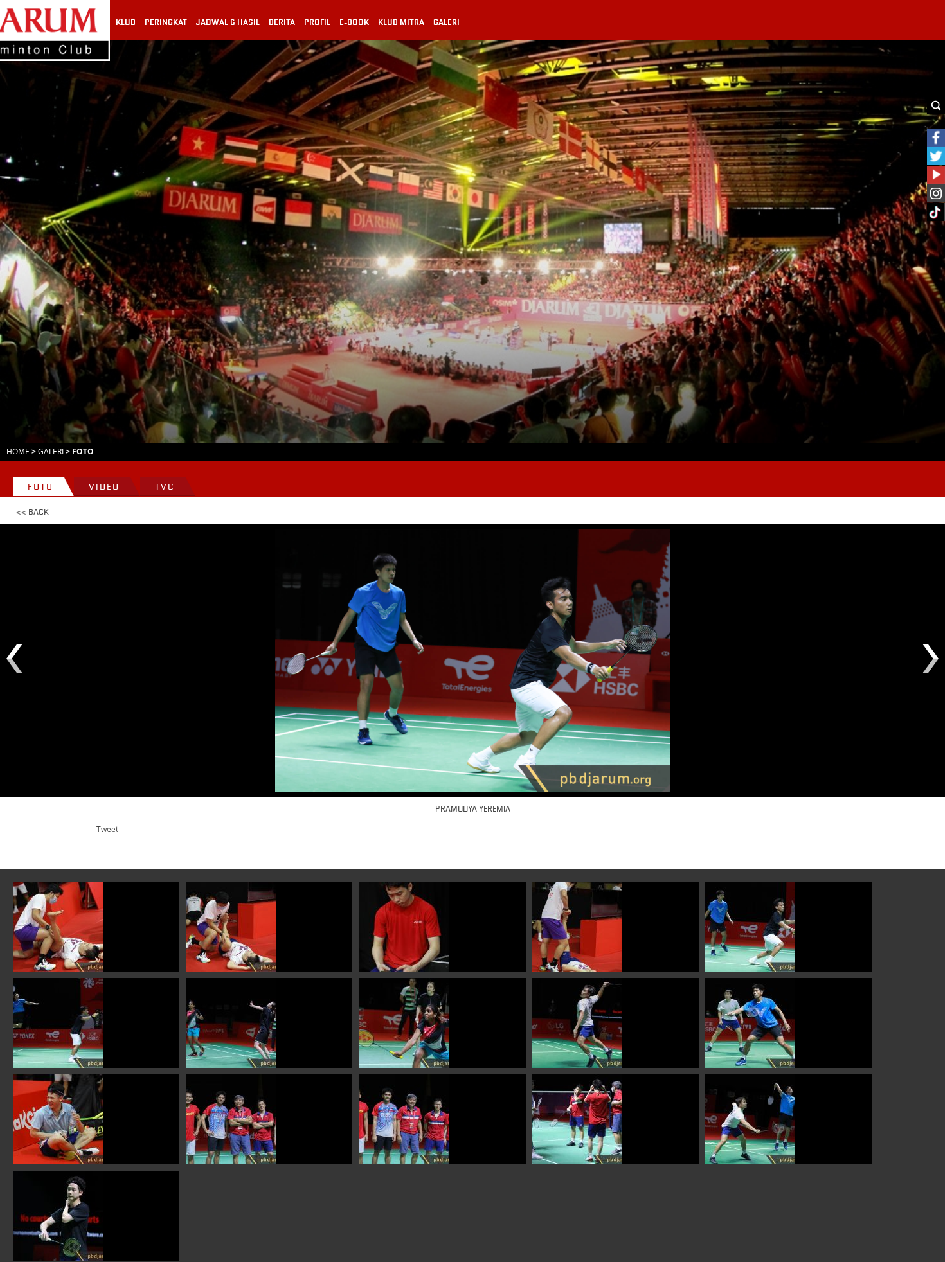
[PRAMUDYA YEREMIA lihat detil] (750, 927)
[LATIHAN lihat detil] (231, 1119)
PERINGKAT (166, 22)
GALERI (446, 22)
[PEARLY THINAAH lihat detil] (231, 1023)
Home (18, 451)
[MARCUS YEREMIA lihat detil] (750, 1023)
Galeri (51, 451)
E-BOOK (354, 22)
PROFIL (317, 22)
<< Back (32, 512)
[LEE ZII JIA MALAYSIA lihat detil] (58, 1119)
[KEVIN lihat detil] (404, 927)
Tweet (107, 829)
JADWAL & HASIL (228, 22)
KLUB (126, 22)
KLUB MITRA (401, 22)
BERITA (282, 22)
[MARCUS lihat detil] (58, 927)
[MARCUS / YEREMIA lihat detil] (750, 1119)
